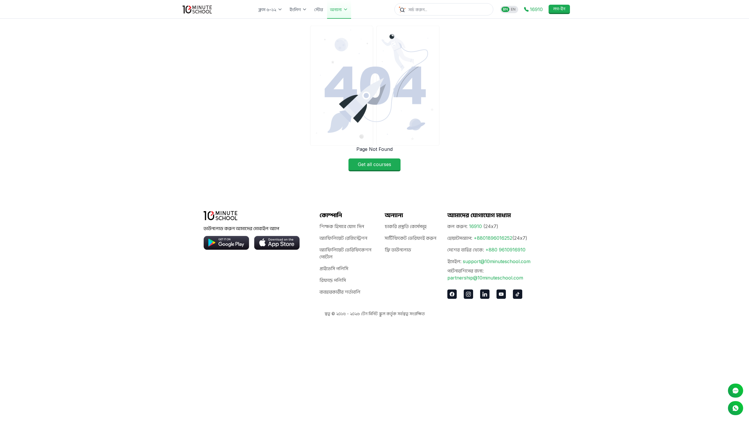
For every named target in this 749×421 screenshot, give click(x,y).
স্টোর (318, 9)
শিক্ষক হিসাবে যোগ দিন (341, 226)
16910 (475, 226)
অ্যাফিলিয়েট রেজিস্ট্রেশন (343, 238)
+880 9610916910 (505, 250)
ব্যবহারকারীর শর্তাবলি (339, 292)
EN (513, 9)
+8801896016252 (493, 238)
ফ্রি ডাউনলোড (398, 250)
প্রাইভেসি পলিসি (333, 268)
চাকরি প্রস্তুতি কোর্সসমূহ (406, 226)
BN (505, 9)
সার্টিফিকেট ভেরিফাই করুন (410, 238)
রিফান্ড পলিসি (332, 280)
